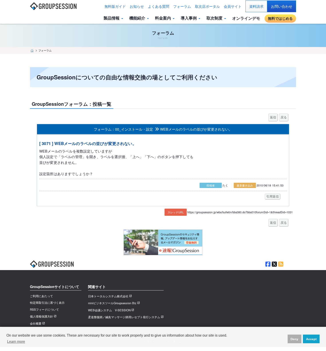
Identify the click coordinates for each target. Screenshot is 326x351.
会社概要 (35, 323)
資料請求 (256, 6)
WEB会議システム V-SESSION (109, 310)
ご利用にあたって (41, 296)
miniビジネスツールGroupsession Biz (112, 303)
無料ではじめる (280, 18)
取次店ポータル (207, 6)
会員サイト (233, 6)
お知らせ (137, 6)
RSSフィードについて (44, 309)
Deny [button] (294, 339)
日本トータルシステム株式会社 (108, 296)
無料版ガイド (115, 6)
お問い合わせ (281, 6)
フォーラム (182, 6)
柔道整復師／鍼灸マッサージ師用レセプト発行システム (124, 317)
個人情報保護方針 (41, 316)
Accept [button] (311, 339)
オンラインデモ (246, 18)
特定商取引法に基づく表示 (47, 302)
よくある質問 (158, 6)
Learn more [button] (16, 341)
